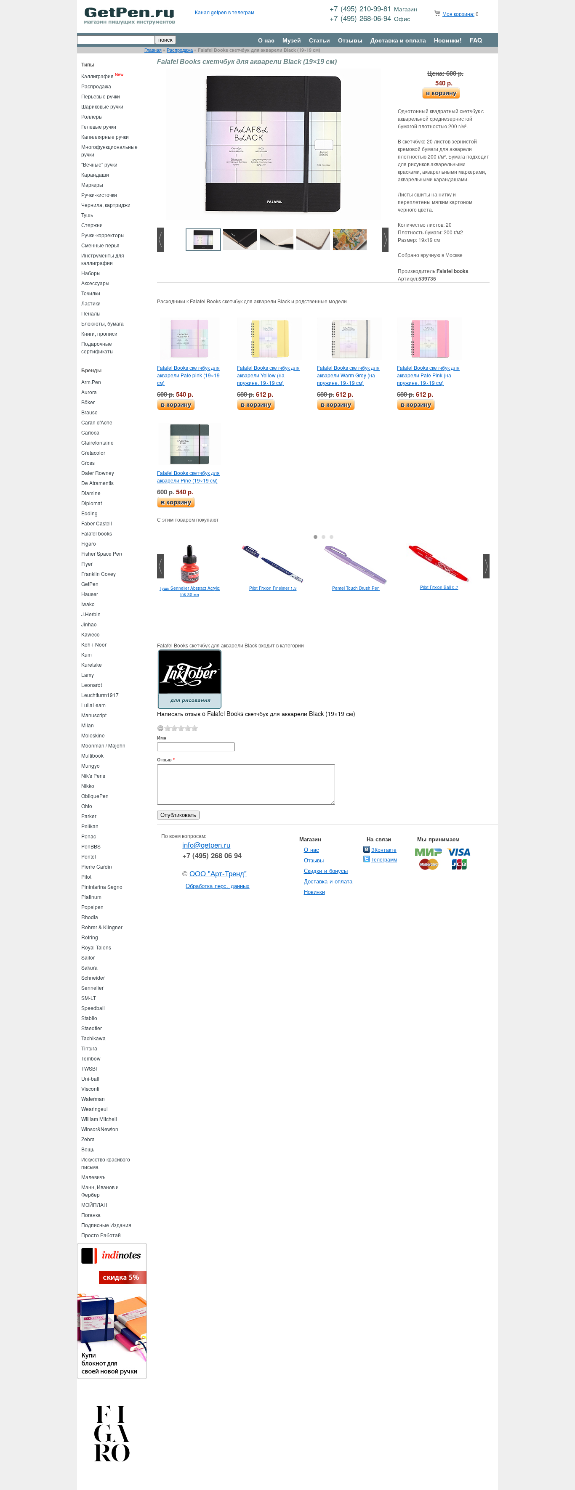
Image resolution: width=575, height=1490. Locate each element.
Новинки (314, 892)
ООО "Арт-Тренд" (218, 873)
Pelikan (89, 826)
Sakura (89, 967)
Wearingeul (94, 1108)
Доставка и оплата (398, 40)
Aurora (89, 391)
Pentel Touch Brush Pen (356, 588)
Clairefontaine (97, 442)
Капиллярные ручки (105, 136)
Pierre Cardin (96, 866)
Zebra (88, 1139)
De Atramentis (97, 482)
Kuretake (91, 664)
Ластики (91, 303)
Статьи (319, 40)
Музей (291, 40)
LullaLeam (93, 704)
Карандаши (95, 174)
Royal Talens (96, 947)
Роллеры (92, 116)
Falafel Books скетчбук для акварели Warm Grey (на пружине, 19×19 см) (348, 375)
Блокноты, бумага (102, 323)
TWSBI (89, 1068)
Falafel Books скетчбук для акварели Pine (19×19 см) (188, 476)
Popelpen (92, 906)
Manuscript (93, 714)
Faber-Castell (96, 523)
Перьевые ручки (100, 96)
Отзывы (350, 40)
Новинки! (448, 40)
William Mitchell (99, 1118)
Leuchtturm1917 (100, 694)
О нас (266, 40)
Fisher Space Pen (101, 553)
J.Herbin (91, 614)
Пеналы (91, 313)
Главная (153, 50)
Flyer (87, 563)
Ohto (86, 805)
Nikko (87, 785)
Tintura (89, 1048)
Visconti (90, 1088)
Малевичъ (93, 1176)
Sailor (88, 957)
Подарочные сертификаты (97, 347)
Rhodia (89, 916)
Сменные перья (100, 245)
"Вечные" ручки (99, 164)
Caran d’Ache (96, 422)
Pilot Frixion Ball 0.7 (439, 587)
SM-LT (88, 997)
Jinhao (89, 624)
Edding (89, 513)
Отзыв (166, 759)
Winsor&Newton (99, 1128)
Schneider (93, 977)
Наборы (91, 272)
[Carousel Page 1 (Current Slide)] (315, 537)
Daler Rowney (97, 472)
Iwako (88, 603)
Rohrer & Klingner (101, 927)
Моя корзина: (458, 13)
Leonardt (91, 684)
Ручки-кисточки (99, 194)
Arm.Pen (91, 381)
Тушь (87, 214)
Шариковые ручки (102, 106)
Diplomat (91, 502)
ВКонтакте (384, 849)
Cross (88, 462)
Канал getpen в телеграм (224, 12)
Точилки (90, 293)
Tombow (91, 1058)
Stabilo (89, 1017)
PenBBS (91, 846)
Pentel (88, 856)
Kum (86, 654)
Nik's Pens (93, 775)
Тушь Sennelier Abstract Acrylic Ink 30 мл (190, 591)
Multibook (92, 755)
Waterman (93, 1098)
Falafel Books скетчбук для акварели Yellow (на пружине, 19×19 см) (268, 375)
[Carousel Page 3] (331, 537)
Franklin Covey (98, 573)
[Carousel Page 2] (323, 537)
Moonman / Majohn (103, 745)
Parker (88, 815)
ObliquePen (95, 795)
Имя (161, 737)
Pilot (86, 876)
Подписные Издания (106, 1224)
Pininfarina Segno (101, 886)
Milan (87, 725)
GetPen (89, 583)
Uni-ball (90, 1078)
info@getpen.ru (206, 845)
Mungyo (90, 765)
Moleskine (93, 735)
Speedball (93, 1007)
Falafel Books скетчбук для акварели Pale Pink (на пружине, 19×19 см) (428, 375)
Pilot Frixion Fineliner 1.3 (273, 588)
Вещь (87, 1149)
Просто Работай (101, 1234)
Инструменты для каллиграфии (102, 259)
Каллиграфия (97, 76)
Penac (88, 836)
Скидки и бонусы (326, 871)
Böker (88, 402)
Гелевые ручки (98, 126)
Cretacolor (93, 452)
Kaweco (90, 634)
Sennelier (92, 987)
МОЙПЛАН (94, 1204)
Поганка (91, 1214)
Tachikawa (93, 1038)
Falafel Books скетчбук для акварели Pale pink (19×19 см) (188, 375)
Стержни (92, 224)
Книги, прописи (99, 333)
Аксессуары (95, 282)
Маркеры (92, 184)
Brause (89, 412)
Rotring (89, 937)
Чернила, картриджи (105, 204)
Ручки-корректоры (103, 235)
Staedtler (91, 1027)
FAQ (476, 40)
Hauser (89, 593)
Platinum (91, 896)
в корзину (441, 92)
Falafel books (96, 533)
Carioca (90, 432)
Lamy (87, 674)
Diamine (91, 492)
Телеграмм (384, 859)
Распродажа (180, 50)
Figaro (88, 543)
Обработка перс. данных (218, 886)
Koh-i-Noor (93, 644)
